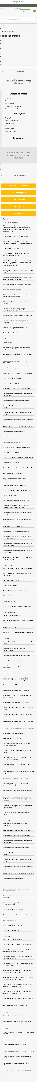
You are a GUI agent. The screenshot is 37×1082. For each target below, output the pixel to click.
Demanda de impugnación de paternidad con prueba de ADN (18, 791)
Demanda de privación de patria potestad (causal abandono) (16, 784)
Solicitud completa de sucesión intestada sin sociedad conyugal (17, 957)
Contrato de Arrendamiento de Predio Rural (16, 490)
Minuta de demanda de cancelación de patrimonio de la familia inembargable (16, 679)
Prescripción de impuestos (11, 615)
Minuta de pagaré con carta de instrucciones (17, 568)
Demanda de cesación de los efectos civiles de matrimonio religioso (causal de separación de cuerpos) (18, 798)
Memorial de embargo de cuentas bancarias (17, 368)
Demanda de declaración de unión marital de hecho (17, 642)
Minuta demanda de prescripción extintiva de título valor (17, 574)
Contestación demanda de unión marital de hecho (17, 751)
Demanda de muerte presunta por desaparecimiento (14, 649)
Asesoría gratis (9, 128)
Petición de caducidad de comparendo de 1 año (18, 1051)
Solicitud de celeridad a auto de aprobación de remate (18, 520)
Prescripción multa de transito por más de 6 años (17, 1064)
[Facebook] (16, 5)
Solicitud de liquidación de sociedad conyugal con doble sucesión (18, 964)
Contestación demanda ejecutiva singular (16, 447)
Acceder (26, 11)
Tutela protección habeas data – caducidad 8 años (18, 271)
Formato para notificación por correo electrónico (18, 426)
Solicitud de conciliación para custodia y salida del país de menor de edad (18, 772)
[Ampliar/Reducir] (0, 1078)
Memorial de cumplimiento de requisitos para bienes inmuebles (17, 544)
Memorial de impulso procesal (12, 437)
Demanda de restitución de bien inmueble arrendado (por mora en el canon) (16, 506)
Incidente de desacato (10, 627)
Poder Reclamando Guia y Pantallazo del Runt (17, 1070)
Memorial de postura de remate (13, 526)
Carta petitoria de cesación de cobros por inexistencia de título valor (16, 254)
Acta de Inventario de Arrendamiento (14, 485)
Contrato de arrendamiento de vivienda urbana (18, 457)
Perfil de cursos (9, 101)
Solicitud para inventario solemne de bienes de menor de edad (18, 999)
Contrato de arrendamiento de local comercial (18, 606)
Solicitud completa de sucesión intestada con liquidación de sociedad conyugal (17, 950)
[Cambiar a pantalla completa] (2, 1078)
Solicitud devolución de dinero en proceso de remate (17, 513)
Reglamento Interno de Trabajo (13, 910)
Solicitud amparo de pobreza (12, 473)
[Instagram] (18, 5)
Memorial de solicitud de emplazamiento (16, 401)
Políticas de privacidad (11, 109)
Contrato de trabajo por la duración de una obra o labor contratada (18, 903)
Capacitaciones (9, 123)
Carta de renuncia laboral (11, 930)
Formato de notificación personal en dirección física (17, 413)
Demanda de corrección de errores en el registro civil (18, 355)
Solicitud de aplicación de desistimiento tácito (18, 468)
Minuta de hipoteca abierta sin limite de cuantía (18, 373)
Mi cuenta (8, 98)
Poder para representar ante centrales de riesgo (18, 284)
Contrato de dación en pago (12, 383)
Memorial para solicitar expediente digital (16, 532)
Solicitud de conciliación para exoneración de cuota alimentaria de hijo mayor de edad (17, 765)
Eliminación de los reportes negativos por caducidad (16, 321)
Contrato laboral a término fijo (12, 925)
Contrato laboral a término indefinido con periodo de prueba (16, 890)
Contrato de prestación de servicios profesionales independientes (14, 479)
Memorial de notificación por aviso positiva (16, 388)
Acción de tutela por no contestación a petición (18, 633)
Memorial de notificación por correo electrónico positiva (18, 420)
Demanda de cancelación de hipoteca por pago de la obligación (16, 348)
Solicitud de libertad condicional (13, 1016)
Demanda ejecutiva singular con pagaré (16, 500)
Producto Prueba (8, 342)
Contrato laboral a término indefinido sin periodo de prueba (18, 897)
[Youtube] (21, 5)
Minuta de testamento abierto (12, 661)
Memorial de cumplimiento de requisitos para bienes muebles (17, 551)
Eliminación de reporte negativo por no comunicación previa (15, 309)
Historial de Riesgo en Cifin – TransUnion (15, 236)
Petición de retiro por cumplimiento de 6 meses (17, 315)
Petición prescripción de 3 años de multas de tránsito (17, 1057)
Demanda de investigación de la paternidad (17, 656)
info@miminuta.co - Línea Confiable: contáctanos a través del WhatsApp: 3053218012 (18, 155)
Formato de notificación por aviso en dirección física (18, 406)
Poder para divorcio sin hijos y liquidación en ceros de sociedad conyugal (17, 985)
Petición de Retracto (9, 495)
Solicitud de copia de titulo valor (13, 333)
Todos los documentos (11, 120)
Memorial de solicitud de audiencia (14, 432)
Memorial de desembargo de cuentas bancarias (15, 362)
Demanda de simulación (11, 463)
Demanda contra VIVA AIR (11, 580)
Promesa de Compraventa (11, 442)
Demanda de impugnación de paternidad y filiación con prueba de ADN (17, 758)
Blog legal (8, 118)
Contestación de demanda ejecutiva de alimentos (16, 813)
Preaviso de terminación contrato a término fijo (18, 915)
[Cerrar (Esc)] (6, 1078)
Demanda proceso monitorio (12, 452)
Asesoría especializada (11, 126)
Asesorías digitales (10, 131)
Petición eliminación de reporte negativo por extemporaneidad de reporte (17, 278)
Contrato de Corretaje (10, 585)
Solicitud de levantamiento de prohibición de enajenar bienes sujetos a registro (17, 1022)
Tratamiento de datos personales (13, 290)
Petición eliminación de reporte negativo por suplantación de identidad (17, 296)
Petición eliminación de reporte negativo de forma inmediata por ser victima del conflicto (17, 242)
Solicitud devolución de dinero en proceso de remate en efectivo (17, 537)
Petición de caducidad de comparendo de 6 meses (17, 1045)
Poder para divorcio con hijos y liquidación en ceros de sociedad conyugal (17, 992)
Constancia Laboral (9, 920)
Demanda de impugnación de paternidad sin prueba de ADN (17, 806)
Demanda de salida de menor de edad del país (18, 778)
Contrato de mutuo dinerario (12, 378)
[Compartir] (4, 1078)
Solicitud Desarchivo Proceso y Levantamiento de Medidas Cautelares (17, 558)
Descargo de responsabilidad (13, 106)
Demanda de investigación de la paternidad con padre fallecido (17, 744)
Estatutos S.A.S (7, 596)
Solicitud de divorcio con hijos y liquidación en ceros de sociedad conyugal (18, 978)
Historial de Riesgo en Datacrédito (13, 248)
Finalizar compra (9, 103)
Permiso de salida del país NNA (13, 685)
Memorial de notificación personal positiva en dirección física (17, 394)
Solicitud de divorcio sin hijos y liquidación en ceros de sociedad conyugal (17, 971)
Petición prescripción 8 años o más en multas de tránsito (18, 1033)
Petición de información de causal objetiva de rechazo (17, 302)
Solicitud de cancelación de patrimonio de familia (16, 1006)
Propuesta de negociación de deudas (15, 328)
